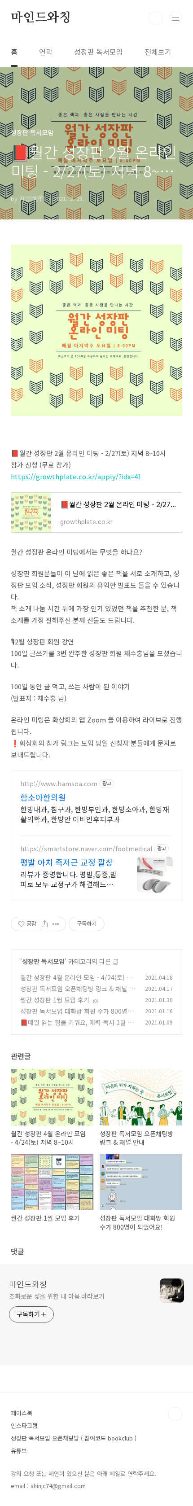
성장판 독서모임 (98, 51)
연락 (46, 51)
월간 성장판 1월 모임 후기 (54, 999)
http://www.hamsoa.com (58, 784)
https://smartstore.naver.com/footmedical (86, 849)
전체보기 (158, 51)
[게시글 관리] (55, 924)
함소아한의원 (43, 797)
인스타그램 (24, 1425)
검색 (155, 18)
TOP (175, 1414)
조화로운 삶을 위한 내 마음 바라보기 (57, 1295)
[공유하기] (44, 924)
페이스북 (21, 1413)
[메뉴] (175, 17)
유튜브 (19, 1450)
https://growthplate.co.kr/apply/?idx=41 (76, 476)
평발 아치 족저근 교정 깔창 (66, 862)
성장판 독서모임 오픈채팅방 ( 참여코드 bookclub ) (73, 1438)
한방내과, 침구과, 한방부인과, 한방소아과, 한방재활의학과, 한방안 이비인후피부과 (94, 814)
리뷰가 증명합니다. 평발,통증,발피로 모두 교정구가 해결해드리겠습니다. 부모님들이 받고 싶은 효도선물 (68, 879)
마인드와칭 (41, 18)
